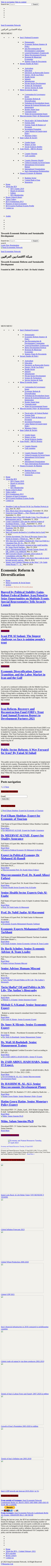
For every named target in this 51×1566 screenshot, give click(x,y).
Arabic (8, 216)
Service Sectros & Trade (34, 88)
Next (7, 787)
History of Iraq (30, 145)
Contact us (10, 208)
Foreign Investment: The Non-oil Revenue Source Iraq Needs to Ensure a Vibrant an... (26, 538)
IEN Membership (16, 195)
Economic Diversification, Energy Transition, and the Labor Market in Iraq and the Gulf (23, 674)
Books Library (11, 1556)
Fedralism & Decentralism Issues (37, 103)
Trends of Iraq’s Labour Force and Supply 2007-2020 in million (25, 1394)
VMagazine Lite (7, 1564)
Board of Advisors (17, 191)
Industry (28, 79)
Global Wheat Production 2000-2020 (15, 1262)
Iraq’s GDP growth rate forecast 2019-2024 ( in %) (20, 1491)
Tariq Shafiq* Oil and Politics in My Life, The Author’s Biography (23, 989)
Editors (13, 193)
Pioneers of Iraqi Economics (16, 204)
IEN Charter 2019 (17, 189)
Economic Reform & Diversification (32, 100)
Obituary (9, 530)
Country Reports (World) (34, 160)
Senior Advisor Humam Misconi (20, 968)
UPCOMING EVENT (10, 1135)
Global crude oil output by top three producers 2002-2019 (22, 1361)
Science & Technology (33, 86)
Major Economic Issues (28, 90)
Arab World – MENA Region (31, 149)
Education (28, 71)
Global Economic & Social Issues (37, 163)
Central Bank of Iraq (32, 180)
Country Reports (31, 154)
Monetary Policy (31, 136)
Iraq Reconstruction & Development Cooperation (34, 50)
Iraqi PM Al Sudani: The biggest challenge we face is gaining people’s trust (23, 639)
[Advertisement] (25, 299)
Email (3, 796)
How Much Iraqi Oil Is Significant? (19, 511)
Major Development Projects (35, 55)
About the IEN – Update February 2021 (21, 1551)
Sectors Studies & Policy (29, 64)
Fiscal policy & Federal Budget (36, 121)
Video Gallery (11, 199)
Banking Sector (30, 178)
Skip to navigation (8, 2)
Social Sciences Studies (33, 147)
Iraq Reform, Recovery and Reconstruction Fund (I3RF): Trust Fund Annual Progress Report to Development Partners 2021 (22, 713)
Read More (5, 631)
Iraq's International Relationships (37, 171)
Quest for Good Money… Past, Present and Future (25, 513)
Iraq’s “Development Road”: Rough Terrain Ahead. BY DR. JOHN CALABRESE (26, 550)
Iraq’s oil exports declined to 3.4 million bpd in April (25, 532)
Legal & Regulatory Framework (37, 53)
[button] (6, 33)
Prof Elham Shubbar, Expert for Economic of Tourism (20, 817)
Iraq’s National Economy (29, 37)
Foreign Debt (30, 123)
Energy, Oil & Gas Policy (34, 75)
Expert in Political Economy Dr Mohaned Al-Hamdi (20, 857)
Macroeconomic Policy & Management (34, 116)
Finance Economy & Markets (31, 173)
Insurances (29, 182)
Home (8, 184)
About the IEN (11, 186)
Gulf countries (30, 156)
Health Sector (30, 77)
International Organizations (35, 169)
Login (3, 245)
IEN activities (11, 1553)
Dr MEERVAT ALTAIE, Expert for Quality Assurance (22, 837)
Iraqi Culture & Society (28, 138)
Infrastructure (30, 81)
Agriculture (29, 68)
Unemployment (30, 112)
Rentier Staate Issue (32, 109)
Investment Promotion (33, 129)
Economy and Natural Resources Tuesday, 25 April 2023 (17, 1146)
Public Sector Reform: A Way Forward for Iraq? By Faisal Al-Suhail (25, 751)
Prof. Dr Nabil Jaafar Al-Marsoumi (22, 912)
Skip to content (20, 2)
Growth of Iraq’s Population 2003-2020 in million (19, 1426)
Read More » (31, 1154)
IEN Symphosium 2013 (14, 202)
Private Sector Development (35, 83)
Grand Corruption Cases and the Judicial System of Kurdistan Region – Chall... (25, 522)
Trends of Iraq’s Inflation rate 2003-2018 (16, 1459)
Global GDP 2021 (8, 1294)
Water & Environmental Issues (36, 114)
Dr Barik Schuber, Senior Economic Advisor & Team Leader (23, 950)
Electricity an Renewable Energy (37, 73)
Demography (30, 42)
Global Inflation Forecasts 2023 (13, 1230)
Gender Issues (30, 142)
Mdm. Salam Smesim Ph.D (17, 1121)
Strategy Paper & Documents (35, 61)
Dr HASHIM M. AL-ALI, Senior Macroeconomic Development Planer (23, 1085)
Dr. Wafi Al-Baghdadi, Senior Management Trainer (19, 1044)
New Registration (12, 245)
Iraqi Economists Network (11, 25)
